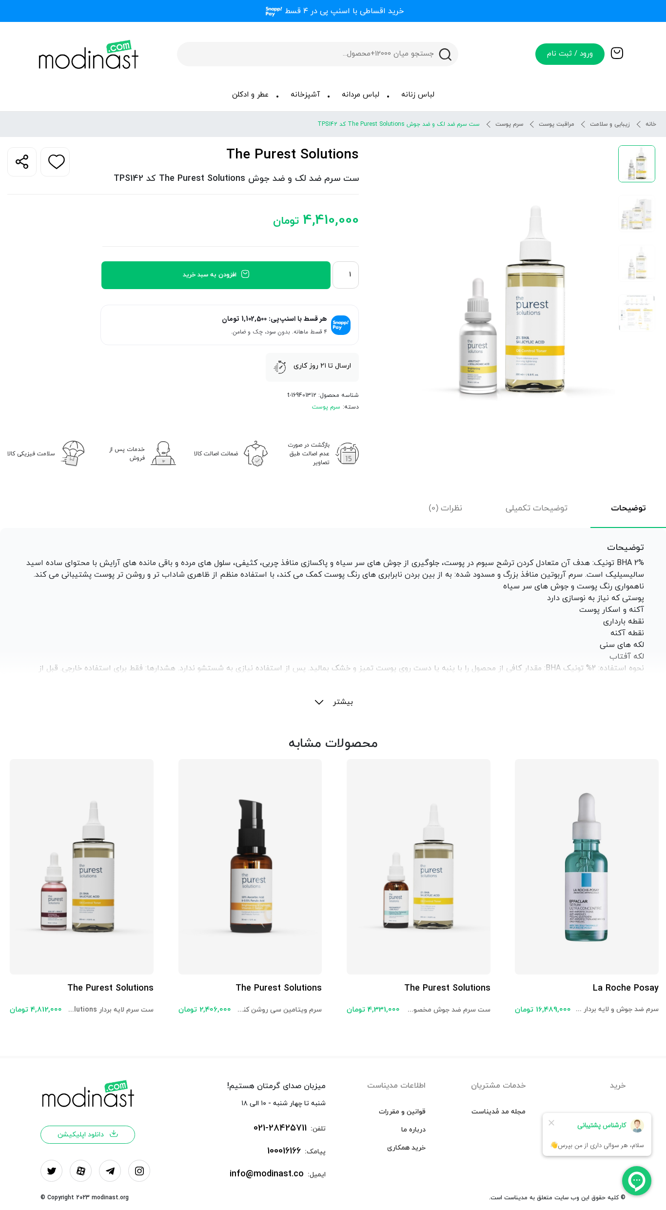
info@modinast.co (267, 1174)
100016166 (284, 1151)
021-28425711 (280, 1128)
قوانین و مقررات (402, 1111)
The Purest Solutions (292, 155)
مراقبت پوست (556, 124)
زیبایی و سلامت (610, 124)
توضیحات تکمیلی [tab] (537, 508)
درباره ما (413, 1129)
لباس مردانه (360, 95)
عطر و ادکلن (250, 95)
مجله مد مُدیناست (498, 1111)
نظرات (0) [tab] (445, 508)
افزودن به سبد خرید (209, 275)
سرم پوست (509, 124)
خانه (651, 124)
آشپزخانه (305, 95)
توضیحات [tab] (628, 508)
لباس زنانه (417, 95)
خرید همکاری (406, 1147)
